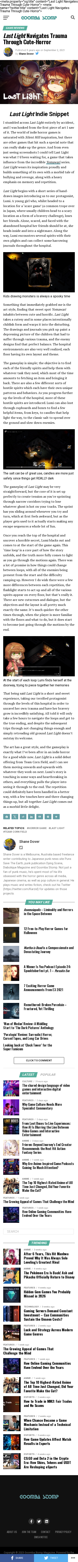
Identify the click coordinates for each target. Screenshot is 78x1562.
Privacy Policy (63, 1532)
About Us (12, 1532)
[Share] (6, 816)
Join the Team (29, 1532)
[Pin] (48, 816)
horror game (37, 828)
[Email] (40, 816)
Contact (45, 1532)
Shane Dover (26, 53)
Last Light (57, 828)
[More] (56, 816)
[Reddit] (23, 816)
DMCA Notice (41, 1537)
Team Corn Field (16, 832)
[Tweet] (15, 816)
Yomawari (53, 162)
